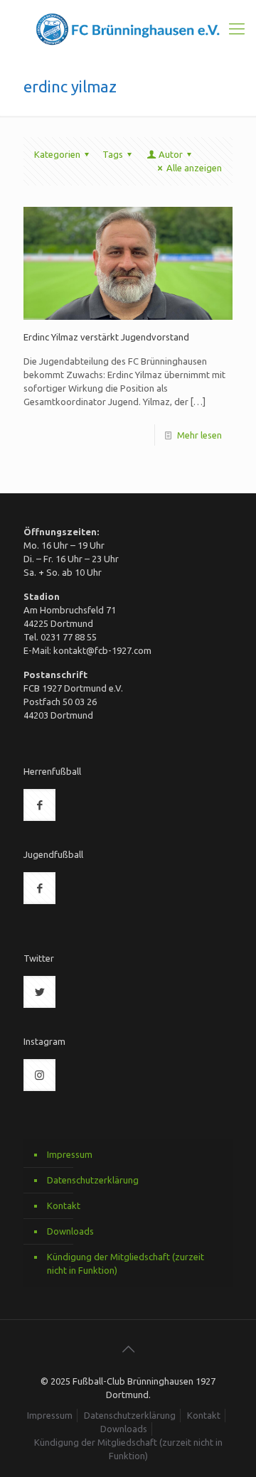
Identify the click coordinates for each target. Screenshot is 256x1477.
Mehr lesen (199, 435)
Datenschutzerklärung (93, 1180)
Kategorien (57, 154)
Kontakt (63, 1205)
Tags (112, 154)
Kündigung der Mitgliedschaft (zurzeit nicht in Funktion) (125, 1263)
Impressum (69, 1154)
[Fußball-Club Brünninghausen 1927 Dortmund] (128, 28)
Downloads (70, 1231)
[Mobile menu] (237, 28)
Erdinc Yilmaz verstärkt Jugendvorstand (106, 337)
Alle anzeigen (194, 168)
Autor (171, 154)
